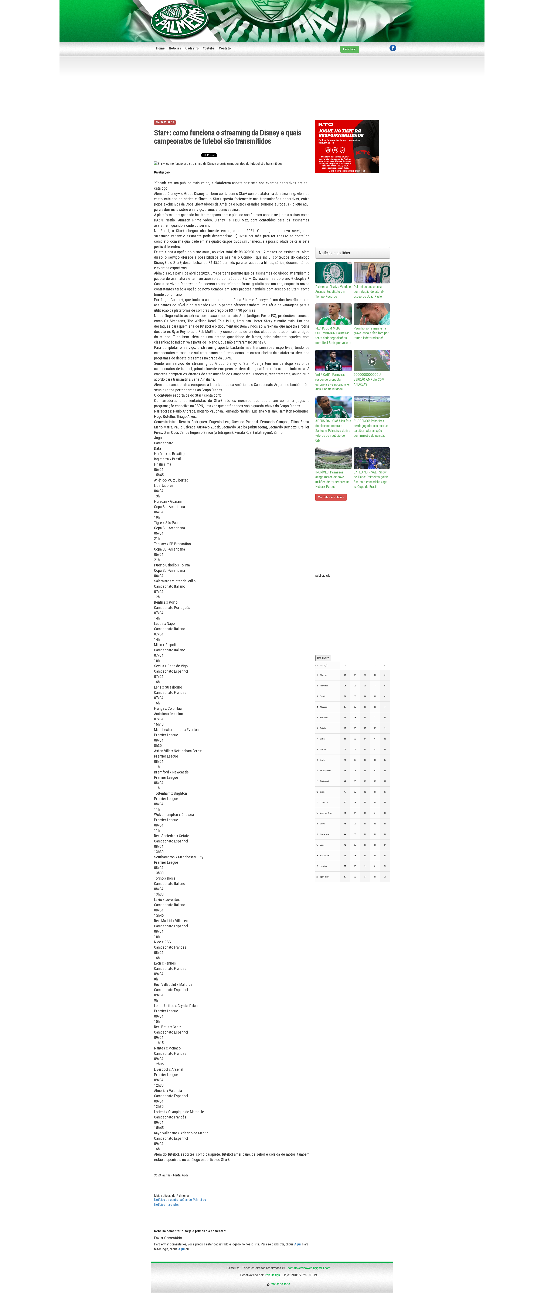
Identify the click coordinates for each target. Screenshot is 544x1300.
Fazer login (349, 49)
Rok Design (272, 1275)
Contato (225, 48)
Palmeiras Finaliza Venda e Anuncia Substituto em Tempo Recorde (333, 292)
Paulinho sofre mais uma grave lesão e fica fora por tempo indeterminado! (371, 333)
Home (160, 48)
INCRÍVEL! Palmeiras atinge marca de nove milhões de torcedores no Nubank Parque (332, 479)
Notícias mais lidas (166, 1205)
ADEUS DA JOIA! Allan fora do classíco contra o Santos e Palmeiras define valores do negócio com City (333, 430)
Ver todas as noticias (331, 497)
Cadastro (192, 48)
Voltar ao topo (280, 1284)
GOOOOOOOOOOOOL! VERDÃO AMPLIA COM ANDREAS (369, 379)
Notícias (175, 48)
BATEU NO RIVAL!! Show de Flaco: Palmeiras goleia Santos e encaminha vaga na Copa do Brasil (371, 479)
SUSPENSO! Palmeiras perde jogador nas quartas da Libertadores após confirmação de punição (371, 428)
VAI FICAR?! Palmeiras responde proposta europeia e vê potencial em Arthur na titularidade (333, 382)
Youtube (209, 48)
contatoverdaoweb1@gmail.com (309, 1268)
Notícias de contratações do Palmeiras (180, 1200)
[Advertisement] (319, 14)
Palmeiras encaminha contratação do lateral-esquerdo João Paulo (369, 292)
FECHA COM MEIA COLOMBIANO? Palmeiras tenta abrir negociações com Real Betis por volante (333, 335)
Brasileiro (323, 658)
